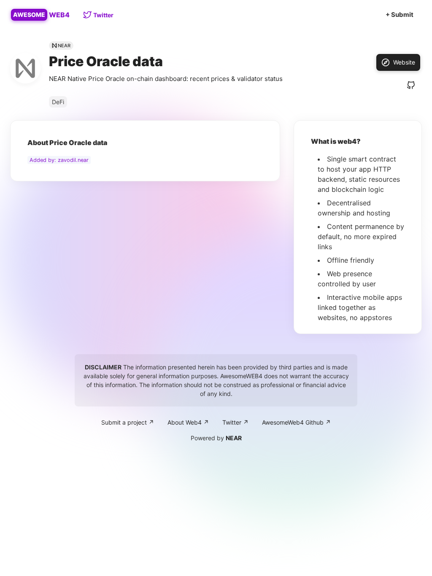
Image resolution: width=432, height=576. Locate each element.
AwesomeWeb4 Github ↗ (296, 422)
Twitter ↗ (235, 422)
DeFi (58, 101)
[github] (411, 85)
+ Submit (399, 15)
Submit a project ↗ (127, 422)
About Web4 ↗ (188, 422)
